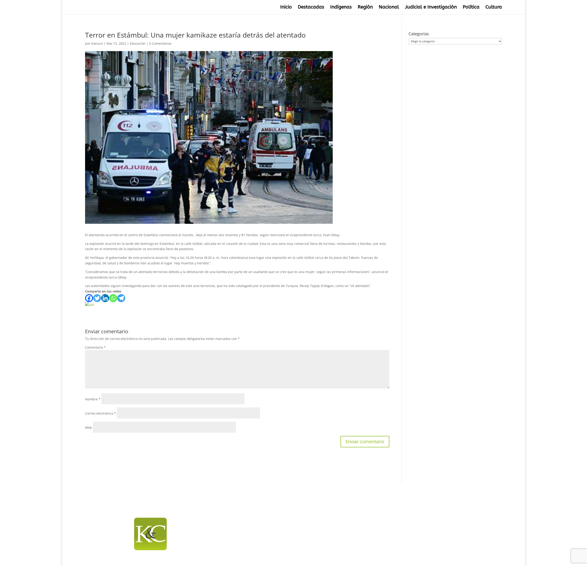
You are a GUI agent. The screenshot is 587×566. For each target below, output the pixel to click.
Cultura (493, 7)
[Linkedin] (105, 298)
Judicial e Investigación (431, 7)
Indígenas (341, 7)
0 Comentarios (160, 43)
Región (365, 7)
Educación (138, 43)
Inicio (286, 7)
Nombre (92, 399)
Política (471, 7)
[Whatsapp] (113, 298)
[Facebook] (89, 298)
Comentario (95, 347)
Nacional (389, 7)
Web (88, 427)
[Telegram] (121, 298)
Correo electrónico (100, 413)
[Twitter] (97, 298)
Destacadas (311, 7)
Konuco (97, 43)
